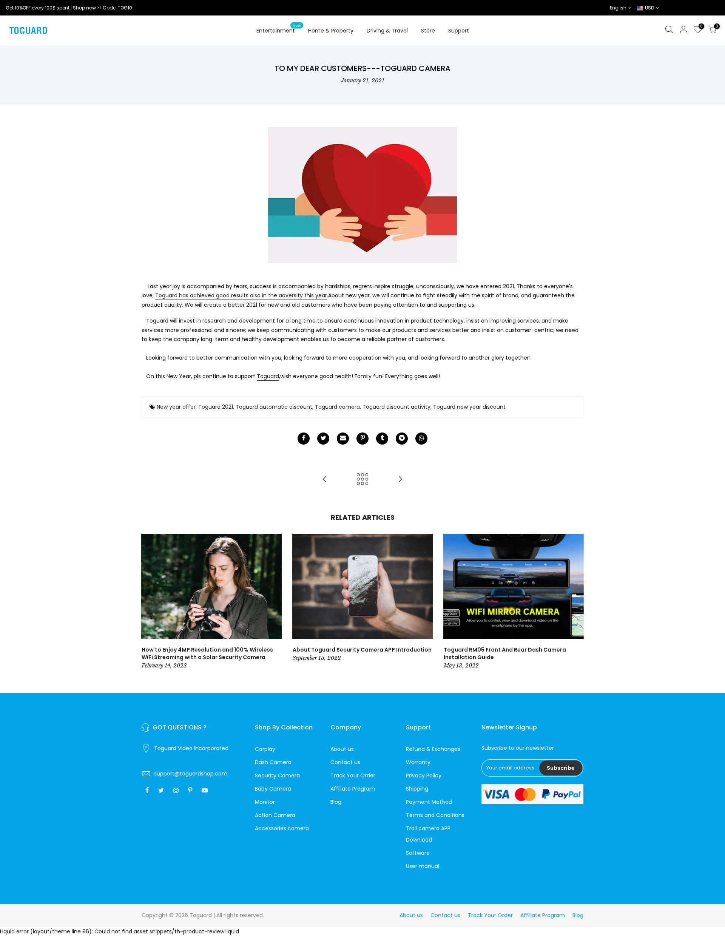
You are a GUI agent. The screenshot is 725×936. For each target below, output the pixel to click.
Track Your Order (352, 775)
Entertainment (278, 29)
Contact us (345, 762)
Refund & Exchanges (433, 749)
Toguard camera (337, 407)
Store (428, 30)
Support (458, 30)
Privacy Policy (423, 775)
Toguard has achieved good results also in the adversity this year (241, 295)
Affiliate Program (352, 788)
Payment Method (429, 802)
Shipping (417, 788)
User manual (422, 866)
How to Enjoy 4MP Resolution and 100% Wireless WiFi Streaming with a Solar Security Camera (207, 653)
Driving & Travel (387, 30)
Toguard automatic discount (274, 407)
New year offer (176, 407)
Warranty (418, 762)
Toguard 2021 (215, 407)
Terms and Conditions (435, 815)
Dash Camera (273, 762)
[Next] (576, 602)
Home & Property (330, 30)
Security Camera (277, 775)
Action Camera (275, 815)
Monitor (265, 802)
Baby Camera (273, 788)
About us (342, 749)
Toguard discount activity (396, 407)
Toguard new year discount (469, 407)
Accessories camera (282, 828)
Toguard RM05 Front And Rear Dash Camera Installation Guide (505, 653)
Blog (335, 802)
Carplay (265, 749)
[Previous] (149, 602)
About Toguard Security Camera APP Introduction (362, 649)
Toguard (157, 320)
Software (418, 853)
